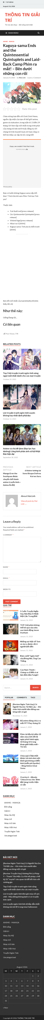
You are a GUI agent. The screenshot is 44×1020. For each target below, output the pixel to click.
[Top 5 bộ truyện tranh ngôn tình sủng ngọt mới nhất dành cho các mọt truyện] (22, 370)
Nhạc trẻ (8, 819)
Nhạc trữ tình (10, 823)
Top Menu (9, 2)
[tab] (9, 697)
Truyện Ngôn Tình (12, 831)
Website (7, 589)
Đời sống (8, 807)
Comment (8, 535)
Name (6, 567)
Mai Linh (22, 78)
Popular (9, 697)
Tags (33, 697)
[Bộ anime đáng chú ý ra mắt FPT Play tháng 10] (10, 729)
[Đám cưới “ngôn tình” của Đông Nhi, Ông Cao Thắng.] (10, 664)
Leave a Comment (34, 78)
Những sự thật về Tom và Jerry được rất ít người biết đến (30, 644)
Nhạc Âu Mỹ (9, 815)
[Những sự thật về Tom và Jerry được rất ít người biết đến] (10, 651)
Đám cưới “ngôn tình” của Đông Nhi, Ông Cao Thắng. (30, 658)
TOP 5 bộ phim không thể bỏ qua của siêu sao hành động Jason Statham (29, 629)
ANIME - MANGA (8, 41)
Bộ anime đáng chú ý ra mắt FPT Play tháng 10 (30, 721)
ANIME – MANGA (12, 802)
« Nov (5, 1007)
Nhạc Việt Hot (10, 827)
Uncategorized (10, 835)
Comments (22, 697)
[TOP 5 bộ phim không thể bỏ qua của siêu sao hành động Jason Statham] (10, 633)
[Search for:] (22, 687)
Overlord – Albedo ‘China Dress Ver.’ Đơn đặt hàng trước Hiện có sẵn (30, 781)
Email (6, 578)
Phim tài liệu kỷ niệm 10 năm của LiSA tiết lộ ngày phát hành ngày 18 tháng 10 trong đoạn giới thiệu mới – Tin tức (30, 740)
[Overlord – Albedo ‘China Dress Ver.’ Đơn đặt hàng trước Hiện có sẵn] (10, 785)
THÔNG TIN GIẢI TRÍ (22, 17)
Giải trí (7, 811)
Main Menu (13, 33)
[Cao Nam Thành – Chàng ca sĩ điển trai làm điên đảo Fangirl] (10, 678)
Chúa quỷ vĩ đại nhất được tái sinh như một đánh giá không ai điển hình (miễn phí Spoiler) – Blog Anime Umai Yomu (30, 762)
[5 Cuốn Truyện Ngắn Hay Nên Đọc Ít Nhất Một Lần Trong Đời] (10, 619)
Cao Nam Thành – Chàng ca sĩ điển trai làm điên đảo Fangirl (29, 672)
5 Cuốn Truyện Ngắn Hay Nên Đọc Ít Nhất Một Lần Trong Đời (29, 613)
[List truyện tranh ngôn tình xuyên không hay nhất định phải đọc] (22, 410)
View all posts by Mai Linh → (29, 502)
